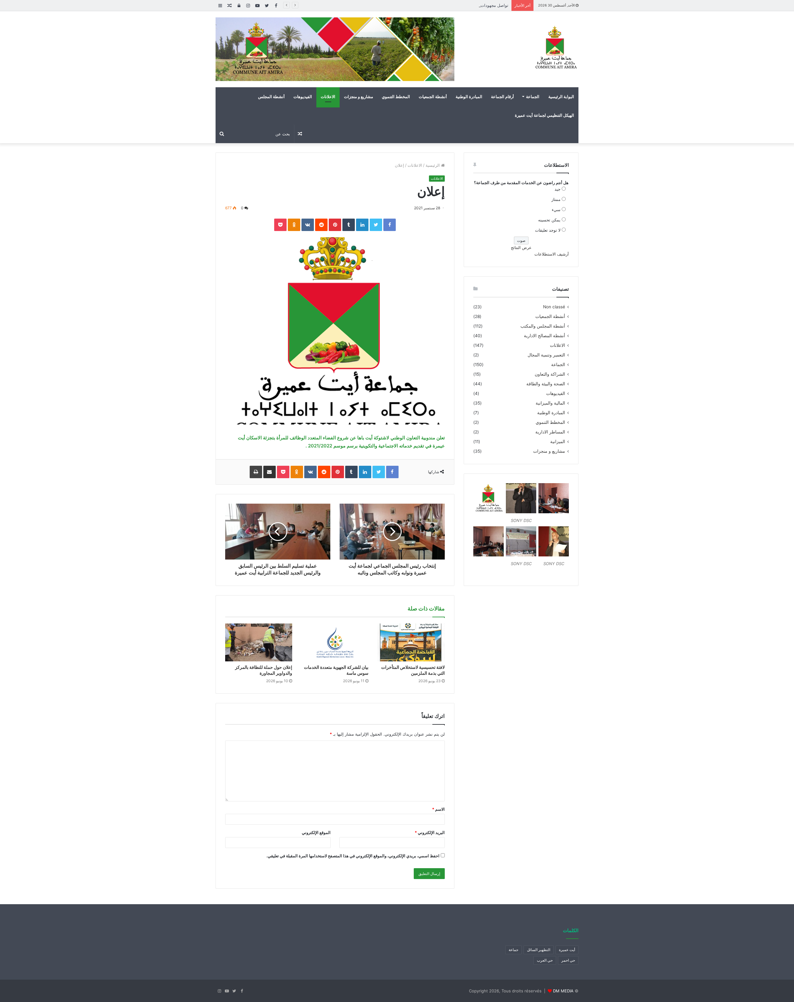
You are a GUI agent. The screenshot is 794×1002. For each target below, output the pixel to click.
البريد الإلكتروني (430, 832)
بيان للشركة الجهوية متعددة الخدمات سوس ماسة (336, 670)
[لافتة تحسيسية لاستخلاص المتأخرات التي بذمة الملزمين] (411, 642)
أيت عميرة (567, 949)
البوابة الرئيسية (561, 96)
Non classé (554, 306)
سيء (556, 209)
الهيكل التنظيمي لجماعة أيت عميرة (544, 115)
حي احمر (568, 960)
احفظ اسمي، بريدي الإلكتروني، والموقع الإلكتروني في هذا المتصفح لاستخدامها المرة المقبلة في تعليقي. (352, 855)
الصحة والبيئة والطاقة (545, 383)
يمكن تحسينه (549, 219)
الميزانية (557, 441)
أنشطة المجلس (271, 96)
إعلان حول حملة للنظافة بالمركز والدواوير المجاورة (263, 670)
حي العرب (545, 960)
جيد (557, 189)
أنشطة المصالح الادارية (544, 335)
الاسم (438, 809)
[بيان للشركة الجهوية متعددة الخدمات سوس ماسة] (334, 642)
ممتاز (555, 199)
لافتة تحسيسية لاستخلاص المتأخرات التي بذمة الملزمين (413, 670)
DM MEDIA (563, 990)
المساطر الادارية (550, 431)
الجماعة (532, 96)
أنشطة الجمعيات (433, 96)
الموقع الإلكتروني (316, 832)
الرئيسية (433, 165)
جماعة (513, 949)
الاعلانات (328, 96)
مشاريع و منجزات (358, 96)
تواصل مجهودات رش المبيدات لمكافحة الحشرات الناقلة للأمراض (453, 5)
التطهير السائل (538, 949)
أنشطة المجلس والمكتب (542, 326)
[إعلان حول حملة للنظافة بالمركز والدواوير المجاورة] (258, 642)
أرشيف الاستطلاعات (551, 254)
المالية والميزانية (550, 403)
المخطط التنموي (396, 96)
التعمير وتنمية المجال (546, 354)
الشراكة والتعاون (550, 374)
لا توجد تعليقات (547, 230)
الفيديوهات (302, 96)
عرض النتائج (521, 247)
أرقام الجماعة (502, 96)
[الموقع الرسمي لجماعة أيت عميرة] (555, 48)
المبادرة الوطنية (469, 96)
